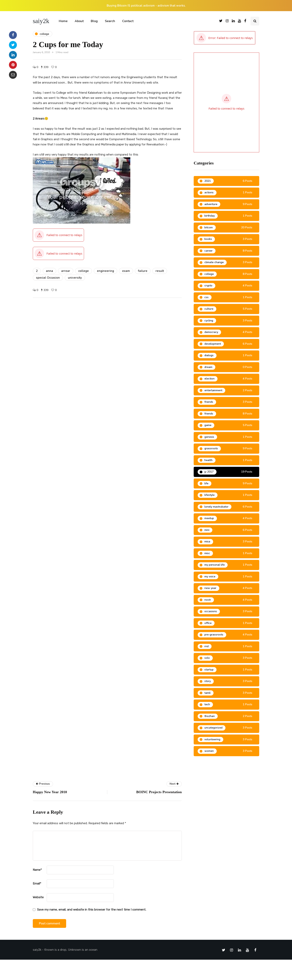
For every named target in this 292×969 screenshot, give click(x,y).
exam (126, 271)
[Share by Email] (13, 75)
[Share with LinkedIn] (13, 55)
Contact (127, 21)
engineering (105, 271)
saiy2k (41, 20)
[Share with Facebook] (13, 35)
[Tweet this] (13, 45)
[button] (224, 38)
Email (37, 883)
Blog (94, 21)
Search (110, 21)
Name (37, 870)
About (79, 21)
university (75, 278)
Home (63, 21)
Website (38, 897)
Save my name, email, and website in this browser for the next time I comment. (91, 909)
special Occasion (48, 278)
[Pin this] (13, 65)
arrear (65, 271)
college (83, 271)
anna (49, 271)
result (160, 271)
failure (142, 271)
